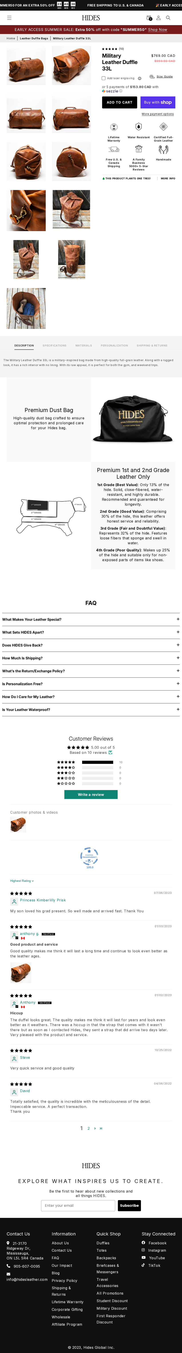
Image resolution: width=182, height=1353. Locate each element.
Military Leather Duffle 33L (72, 38)
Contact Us (62, 1250)
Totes (102, 1250)
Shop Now (157, 29)
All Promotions (110, 1293)
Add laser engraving (120, 78)
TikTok (153, 1265)
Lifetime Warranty (68, 1302)
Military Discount (112, 1308)
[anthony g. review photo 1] (21, 972)
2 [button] (89, 1128)
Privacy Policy (64, 1280)
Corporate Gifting (67, 1309)
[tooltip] (139, 78)
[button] (9, 18)
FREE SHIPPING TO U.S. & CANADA (103, 5)
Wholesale (61, 1317)
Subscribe (129, 1205)
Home (11, 38)
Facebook (156, 1243)
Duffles (103, 1243)
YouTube (156, 1258)
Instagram (156, 1250)
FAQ (55, 1258)
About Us (60, 1243)
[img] (21, 893)
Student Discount (112, 1301)
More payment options (158, 114)
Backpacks (106, 1258)
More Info (168, 178)
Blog (56, 1273)
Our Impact (62, 1265)
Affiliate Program (67, 1324)
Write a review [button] (91, 794)
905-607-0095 (26, 1266)
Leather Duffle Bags (34, 38)
